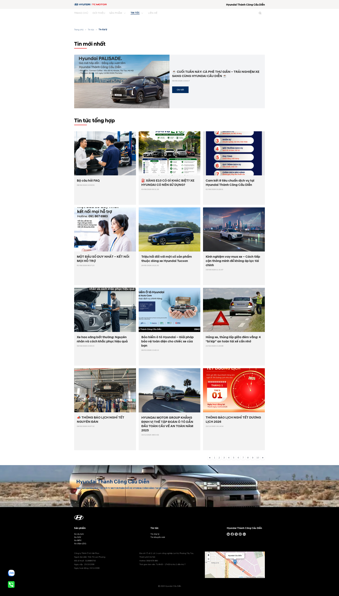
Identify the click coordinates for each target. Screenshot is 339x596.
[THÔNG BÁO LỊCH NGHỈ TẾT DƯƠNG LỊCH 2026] (234, 390)
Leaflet (241, 577)
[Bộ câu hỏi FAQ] (105, 153)
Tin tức (91, 29)
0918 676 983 (152, 561)
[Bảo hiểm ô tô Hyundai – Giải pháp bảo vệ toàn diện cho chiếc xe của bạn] (169, 310)
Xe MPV (77, 540)
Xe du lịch (79, 534)
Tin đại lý (103, 29)
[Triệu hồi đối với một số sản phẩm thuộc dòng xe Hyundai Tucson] (169, 229)
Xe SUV (77, 537)
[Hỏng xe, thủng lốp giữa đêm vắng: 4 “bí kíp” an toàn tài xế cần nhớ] (234, 310)
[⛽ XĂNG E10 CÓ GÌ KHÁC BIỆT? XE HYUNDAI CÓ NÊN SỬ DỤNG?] (169, 153)
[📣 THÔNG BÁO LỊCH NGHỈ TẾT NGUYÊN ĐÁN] (105, 390)
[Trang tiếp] (263, 458)
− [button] (208, 559)
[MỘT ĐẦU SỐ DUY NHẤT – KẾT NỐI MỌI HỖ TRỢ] (105, 229)
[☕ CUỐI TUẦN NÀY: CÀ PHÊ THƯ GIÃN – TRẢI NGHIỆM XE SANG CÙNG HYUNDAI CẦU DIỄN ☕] (122, 81)
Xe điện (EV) (80, 543)
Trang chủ (78, 29)
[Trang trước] (210, 458)
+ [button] (208, 555)
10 (257, 457)
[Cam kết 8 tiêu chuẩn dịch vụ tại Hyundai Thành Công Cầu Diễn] (234, 153)
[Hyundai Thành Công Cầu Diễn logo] (90, 4)
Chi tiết (180, 89)
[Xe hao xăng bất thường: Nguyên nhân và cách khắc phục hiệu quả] (105, 310)
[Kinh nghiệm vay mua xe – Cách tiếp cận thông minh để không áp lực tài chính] (234, 229)
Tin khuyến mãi (157, 537)
